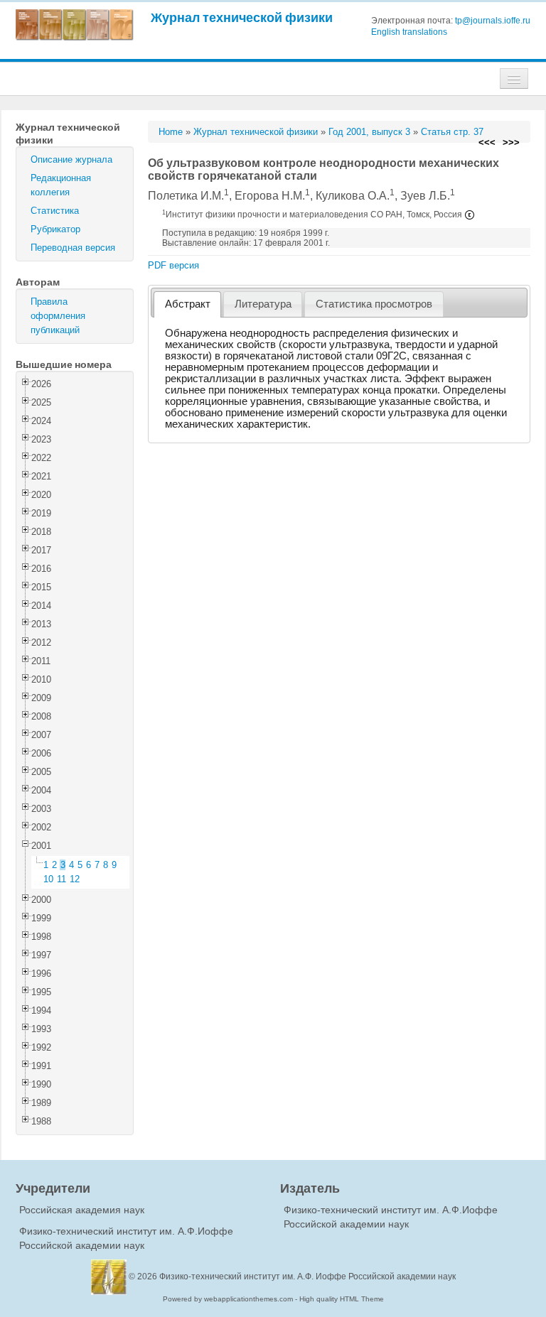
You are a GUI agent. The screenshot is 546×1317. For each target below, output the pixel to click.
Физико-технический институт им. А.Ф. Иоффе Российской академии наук (307, 1276)
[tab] (187, 304)
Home (171, 131)
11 (61, 879)
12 (75, 879)
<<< (487, 142)
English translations (409, 32)
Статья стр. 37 (452, 131)
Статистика (55, 210)
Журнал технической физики (242, 17)
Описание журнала (71, 159)
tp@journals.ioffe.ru (492, 21)
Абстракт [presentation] (187, 304)
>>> (511, 142)
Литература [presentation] (263, 304)
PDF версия (173, 265)
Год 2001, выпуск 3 (369, 131)
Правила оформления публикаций (58, 315)
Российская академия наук (81, 1209)
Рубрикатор (55, 229)
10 (48, 879)
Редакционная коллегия (61, 185)
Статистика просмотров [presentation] (374, 304)
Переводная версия (73, 247)
